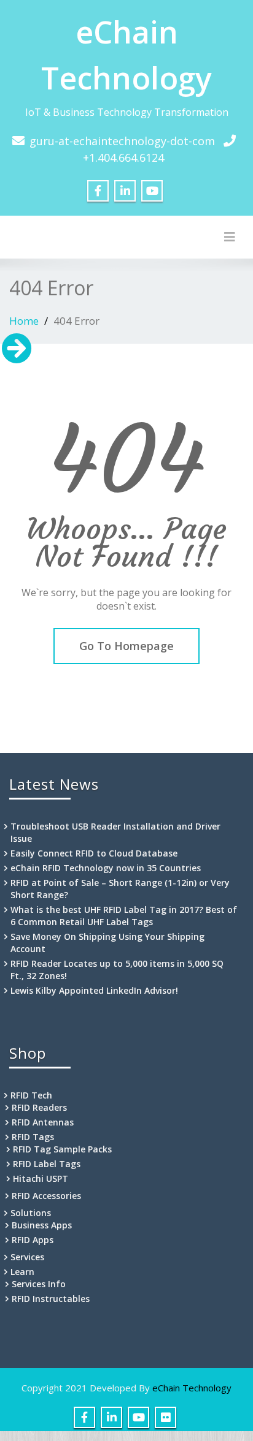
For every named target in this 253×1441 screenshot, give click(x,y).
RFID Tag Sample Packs (62, 1149)
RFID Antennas (43, 1122)
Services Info (39, 1284)
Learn (22, 1271)
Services (27, 1257)
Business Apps (42, 1225)
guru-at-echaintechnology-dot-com (122, 141)
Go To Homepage (126, 645)
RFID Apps (32, 1240)
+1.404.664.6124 (123, 157)
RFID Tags (33, 1137)
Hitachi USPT (40, 1178)
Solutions (30, 1213)
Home (24, 321)
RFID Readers (39, 1107)
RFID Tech (31, 1095)
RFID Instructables (51, 1298)
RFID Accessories (46, 1195)
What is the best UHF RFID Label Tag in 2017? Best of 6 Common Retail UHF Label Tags (123, 916)
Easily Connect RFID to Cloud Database (93, 853)
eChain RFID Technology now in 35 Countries (105, 868)
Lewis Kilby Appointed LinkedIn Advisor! (94, 990)
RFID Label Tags (46, 1164)
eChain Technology (192, 1388)
